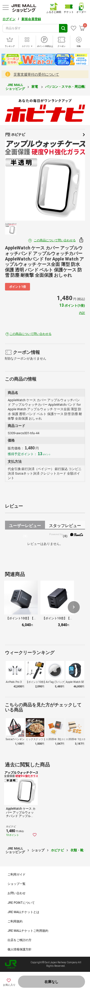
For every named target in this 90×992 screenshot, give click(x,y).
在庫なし (51, 982)
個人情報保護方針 (20, 949)
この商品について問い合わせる (55, 240)
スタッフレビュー (65, 526)
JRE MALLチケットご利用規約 (28, 930)
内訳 (82, 313)
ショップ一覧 (17, 884)
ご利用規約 (15, 921)
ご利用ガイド (17, 874)
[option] (45, 180)
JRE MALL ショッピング (15, 86)
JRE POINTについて (21, 903)
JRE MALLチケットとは (23, 912)
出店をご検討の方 (20, 940)
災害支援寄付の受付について (36, 74)
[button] (74, 607)
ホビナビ (17, 134)
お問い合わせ (17, 893)
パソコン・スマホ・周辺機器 (66, 87)
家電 (35, 87)
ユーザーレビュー (25, 526)
